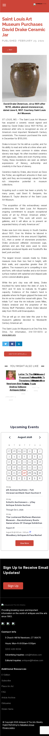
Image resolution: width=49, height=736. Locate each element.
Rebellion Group (27, 725)
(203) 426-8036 (13, 649)
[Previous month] (9, 437)
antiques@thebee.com (32, 660)
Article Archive (8, 697)
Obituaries (6, 703)
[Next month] (40, 437)
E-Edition (5, 674)
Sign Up (13, 586)
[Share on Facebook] (12, 344)
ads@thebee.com (33, 654)
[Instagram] (14, 624)
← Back (9, 50)
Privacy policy (9, 728)
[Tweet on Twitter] (5, 344)
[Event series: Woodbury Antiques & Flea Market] (30, 532)
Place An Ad (7, 686)
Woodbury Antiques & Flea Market (24, 535)
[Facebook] (3, 624)
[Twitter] (9, 624)
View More (24, 543)
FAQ (3, 692)
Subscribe (6, 680)
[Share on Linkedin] (19, 344)
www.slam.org (9, 335)
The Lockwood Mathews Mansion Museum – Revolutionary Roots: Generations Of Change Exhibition (24, 520)
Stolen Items (7, 709)
